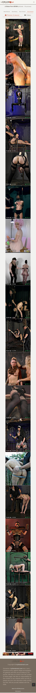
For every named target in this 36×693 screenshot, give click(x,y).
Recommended (30, 11)
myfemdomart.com (22, 664)
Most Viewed (22, 11)
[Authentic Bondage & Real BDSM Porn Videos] (18, 655)
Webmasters (18, 691)
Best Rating (14, 11)
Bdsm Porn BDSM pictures (18, 688)
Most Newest (7, 11)
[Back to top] (33, 684)
